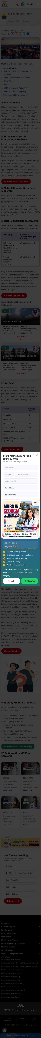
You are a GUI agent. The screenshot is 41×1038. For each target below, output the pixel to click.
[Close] (37, 501)
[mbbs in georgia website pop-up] (20, 519)
